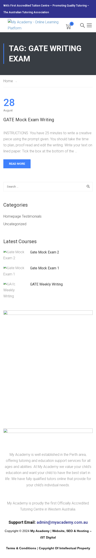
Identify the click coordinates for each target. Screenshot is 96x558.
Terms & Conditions (21, 548)
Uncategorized (14, 224)
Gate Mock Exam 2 (44, 252)
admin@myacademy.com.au (62, 522)
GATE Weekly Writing (46, 284)
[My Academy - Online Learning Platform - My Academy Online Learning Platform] (34, 25)
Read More (17, 163)
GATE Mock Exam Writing (28, 119)
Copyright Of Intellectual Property (64, 548)
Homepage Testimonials (22, 216)
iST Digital (48, 537)
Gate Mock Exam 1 (44, 268)
